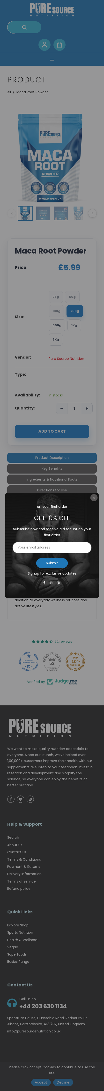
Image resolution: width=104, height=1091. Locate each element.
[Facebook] (44, 583)
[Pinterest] (51, 583)
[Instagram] (59, 583)
